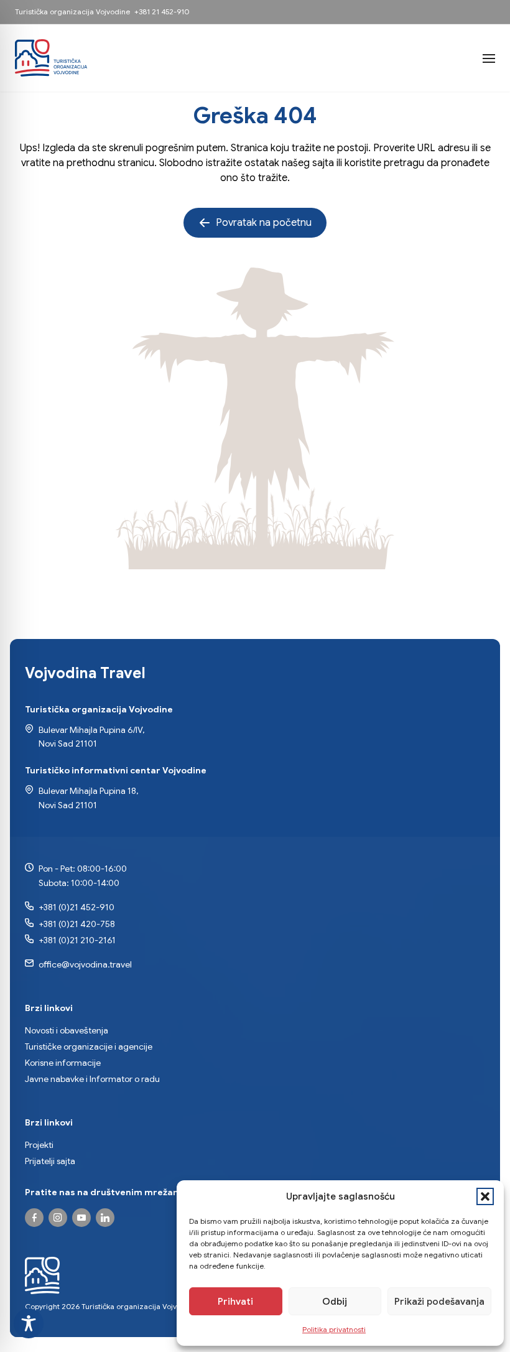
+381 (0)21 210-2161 (77, 940)
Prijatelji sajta (50, 1161)
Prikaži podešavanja (439, 1301)
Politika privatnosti (334, 1329)
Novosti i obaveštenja (66, 1030)
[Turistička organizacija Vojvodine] (51, 58)
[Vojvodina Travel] (81, 1217)
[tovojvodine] (34, 1217)
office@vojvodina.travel (85, 964)
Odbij (334, 1301)
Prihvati (235, 1301)
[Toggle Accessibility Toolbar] (28, 1323)
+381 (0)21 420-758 (77, 924)
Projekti (39, 1144)
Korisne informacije (63, 1062)
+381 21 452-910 (161, 11)
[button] (485, 1196)
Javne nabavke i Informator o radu (92, 1078)
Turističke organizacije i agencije (88, 1046)
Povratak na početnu (264, 223)
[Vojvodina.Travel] (58, 1217)
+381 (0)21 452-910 (76, 907)
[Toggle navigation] (489, 58)
